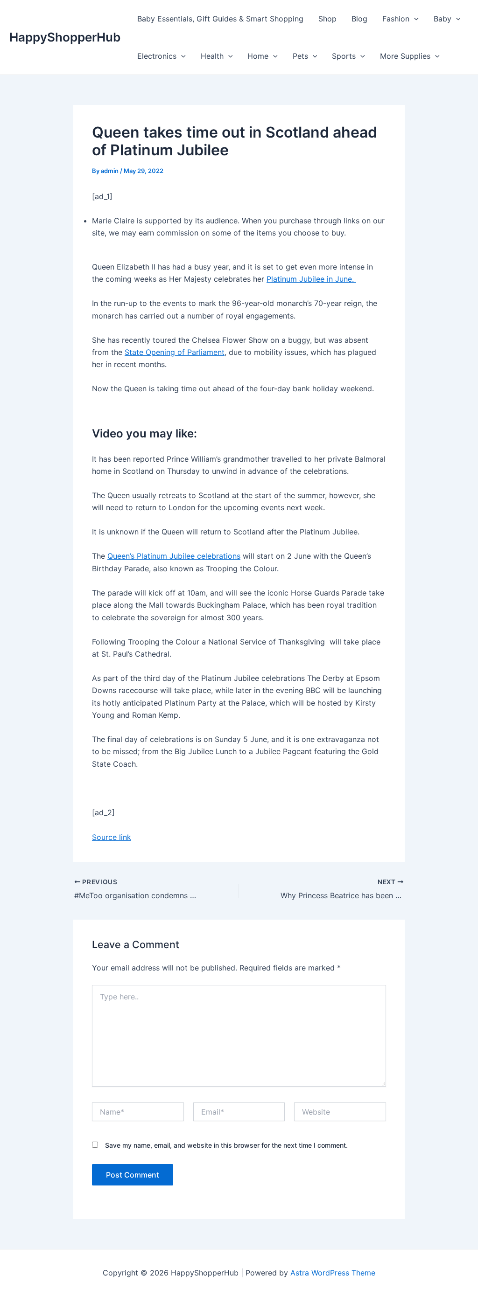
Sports (344, 56)
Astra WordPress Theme (332, 1272)
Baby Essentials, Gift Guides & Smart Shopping (220, 18)
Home (257, 56)
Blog (359, 18)
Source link (111, 837)
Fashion (395, 18)
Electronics (156, 56)
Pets (300, 56)
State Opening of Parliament (175, 352)
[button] (414, 18)
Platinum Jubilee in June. (311, 279)
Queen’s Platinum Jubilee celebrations (173, 556)
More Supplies (405, 56)
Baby (442, 18)
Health (212, 56)
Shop (327, 18)
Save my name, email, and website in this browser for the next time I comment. (226, 1145)
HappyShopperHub (64, 37)
